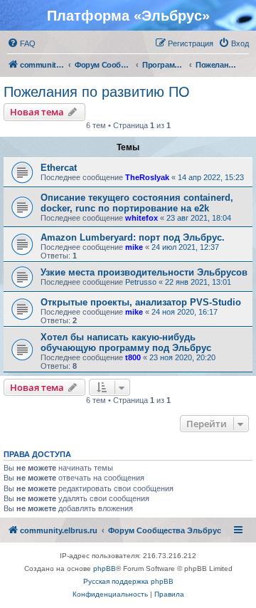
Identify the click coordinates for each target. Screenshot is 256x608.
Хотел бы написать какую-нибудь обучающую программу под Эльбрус (126, 342)
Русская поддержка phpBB (128, 581)
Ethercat (59, 167)
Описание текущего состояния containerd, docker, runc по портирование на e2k (137, 203)
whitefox (141, 218)
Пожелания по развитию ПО (97, 92)
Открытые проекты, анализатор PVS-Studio (141, 302)
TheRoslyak (147, 177)
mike (134, 247)
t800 (133, 357)
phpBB (104, 568)
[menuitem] (21, 43)
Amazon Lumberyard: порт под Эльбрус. (133, 237)
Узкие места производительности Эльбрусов (144, 272)
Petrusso (140, 282)
